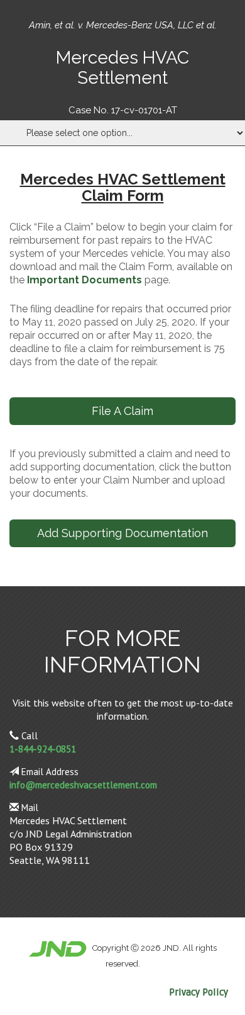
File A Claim (122, 410)
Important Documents (84, 280)
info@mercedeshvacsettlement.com (83, 785)
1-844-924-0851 (42, 749)
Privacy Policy (198, 992)
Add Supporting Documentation (122, 533)
